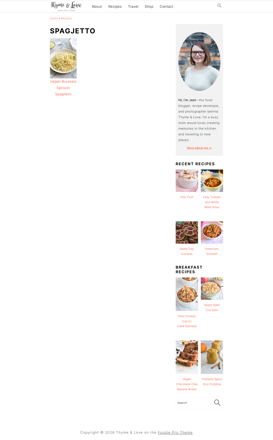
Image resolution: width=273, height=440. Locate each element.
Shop (149, 6)
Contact (166, 6)
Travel (133, 6)
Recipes (115, 6)
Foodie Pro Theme (175, 432)
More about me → (199, 148)
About (97, 6)
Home (54, 18)
